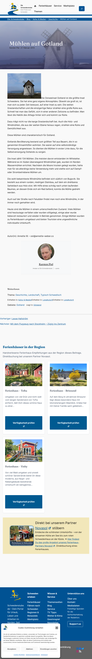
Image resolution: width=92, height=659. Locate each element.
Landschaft (33, 295)
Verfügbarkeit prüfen (24, 423)
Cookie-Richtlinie (19, 654)
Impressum (44, 654)
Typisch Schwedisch (51, 295)
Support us (75, 624)
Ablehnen (29, 649)
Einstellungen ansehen (48, 649)
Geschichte (21, 295)
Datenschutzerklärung (33, 654)
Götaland (37, 305)
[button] (57, 628)
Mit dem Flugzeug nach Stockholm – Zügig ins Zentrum (38, 324)
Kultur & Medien (25, 300)
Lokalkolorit (48, 300)
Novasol (41, 528)
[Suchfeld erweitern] (82, 8)
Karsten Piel (14, 48)
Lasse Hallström (20, 318)
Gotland (20, 305)
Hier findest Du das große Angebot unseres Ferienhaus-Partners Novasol (57, 542)
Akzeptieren (11, 649)
